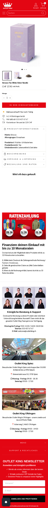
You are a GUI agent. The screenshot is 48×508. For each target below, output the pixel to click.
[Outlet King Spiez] (24, 349)
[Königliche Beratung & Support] (24, 298)
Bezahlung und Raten (21, 164)
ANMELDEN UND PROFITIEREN (24, 499)
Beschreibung (16, 154)
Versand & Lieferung (21, 159)
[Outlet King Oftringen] (24, 399)
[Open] (6, 502)
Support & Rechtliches (23, 450)
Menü (23, 443)
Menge (4, 93)
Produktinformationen (22, 129)
